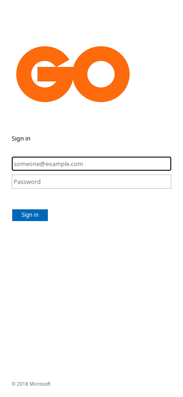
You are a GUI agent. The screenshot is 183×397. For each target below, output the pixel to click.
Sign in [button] (30, 214)
